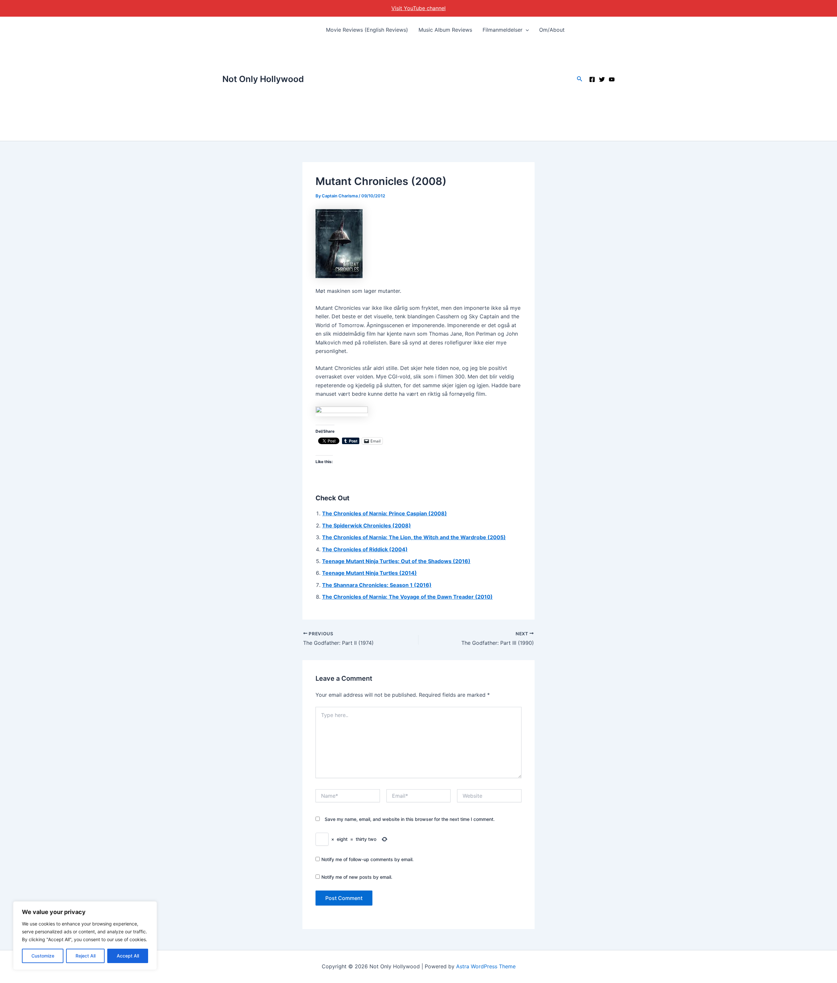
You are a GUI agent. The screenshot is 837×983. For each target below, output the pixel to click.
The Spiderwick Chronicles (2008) (366, 525)
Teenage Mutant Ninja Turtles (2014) (369, 573)
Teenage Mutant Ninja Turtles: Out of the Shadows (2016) (396, 561)
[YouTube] (612, 79)
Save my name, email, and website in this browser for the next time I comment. (410, 819)
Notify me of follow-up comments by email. (367, 859)
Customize (42, 955)
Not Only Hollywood (263, 79)
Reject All (85, 955)
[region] (85, 935)
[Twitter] (602, 79)
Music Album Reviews (445, 29)
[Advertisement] (445, 92)
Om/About (552, 29)
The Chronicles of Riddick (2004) (365, 549)
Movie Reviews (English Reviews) (367, 29)
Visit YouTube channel (418, 8)
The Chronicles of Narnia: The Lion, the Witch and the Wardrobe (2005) (414, 537)
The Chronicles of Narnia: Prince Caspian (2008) (384, 513)
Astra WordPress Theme (486, 966)
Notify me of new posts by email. (356, 877)
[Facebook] (592, 79)
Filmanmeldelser (502, 29)
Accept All (128, 955)
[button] (525, 30)
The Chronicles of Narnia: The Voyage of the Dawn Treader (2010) (407, 596)
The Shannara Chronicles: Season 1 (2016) (377, 585)
